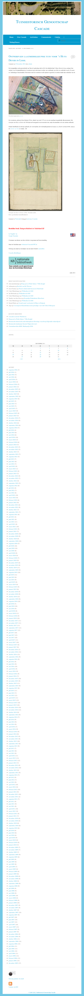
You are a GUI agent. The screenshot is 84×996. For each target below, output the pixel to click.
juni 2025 (11, 404)
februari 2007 (13, 929)
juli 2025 (11, 401)
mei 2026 (11, 377)
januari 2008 (13, 903)
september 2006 (13, 941)
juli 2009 (11, 859)
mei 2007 (11, 922)
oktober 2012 (13, 770)
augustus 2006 (13, 944)
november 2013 (13, 739)
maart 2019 (12, 584)
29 (40, 357)
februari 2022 (13, 500)
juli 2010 (11, 830)
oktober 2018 (13, 596)
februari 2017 (13, 645)
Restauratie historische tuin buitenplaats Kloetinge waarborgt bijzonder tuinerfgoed (34, 321)
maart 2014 (12, 729)
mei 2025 (11, 406)
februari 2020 (13, 558)
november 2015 (13, 681)
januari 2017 (13, 647)
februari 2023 (13, 471)
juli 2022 (11, 488)
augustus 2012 (13, 775)
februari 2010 (13, 842)
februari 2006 (13, 958)
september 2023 (13, 454)
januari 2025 (13, 416)
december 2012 (13, 765)
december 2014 (13, 707)
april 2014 (12, 727)
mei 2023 (11, 464)
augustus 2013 (13, 746)
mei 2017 (11, 637)
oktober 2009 (13, 852)
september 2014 (13, 715)
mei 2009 (11, 864)
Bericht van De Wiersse (24, 286)
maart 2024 (12, 440)
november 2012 (13, 768)
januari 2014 (13, 734)
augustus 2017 (13, 630)
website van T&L (14, 128)
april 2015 (12, 698)
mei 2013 (11, 753)
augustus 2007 (13, 915)
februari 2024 (13, 442)
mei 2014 (11, 724)
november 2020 (13, 536)
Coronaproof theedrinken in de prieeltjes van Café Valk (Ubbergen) (34, 305)
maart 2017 (12, 642)
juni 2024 (11, 432)
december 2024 (13, 418)
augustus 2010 (13, 828)
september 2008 (13, 883)
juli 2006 (11, 946)
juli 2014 (11, 719)
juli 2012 (11, 777)
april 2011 (12, 809)
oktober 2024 (13, 423)
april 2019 (12, 582)
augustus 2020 (13, 543)
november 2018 (13, 594)
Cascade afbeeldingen (15, 253)
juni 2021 (11, 519)
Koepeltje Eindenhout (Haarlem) (34, 298)
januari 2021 (13, 531)
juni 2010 (11, 833)
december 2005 (13, 963)
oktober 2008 (13, 881)
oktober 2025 (13, 394)
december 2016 (13, 649)
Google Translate (13, 236)
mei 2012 (11, 782)
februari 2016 (13, 674)
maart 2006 (12, 956)
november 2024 (13, 420)
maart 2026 (12, 382)
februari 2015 (13, 702)
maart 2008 (12, 898)
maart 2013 (12, 758)
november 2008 (13, 879)
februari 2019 (13, 587)
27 (22, 357)
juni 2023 (11, 461)
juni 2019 (11, 577)
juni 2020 (11, 548)
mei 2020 (11, 551)
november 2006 (13, 936)
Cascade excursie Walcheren (17, 316)
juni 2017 (11, 635)
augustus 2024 (13, 428)
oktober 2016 (13, 654)
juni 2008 (11, 891)
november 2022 (13, 478)
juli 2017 (11, 633)
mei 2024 (11, 435)
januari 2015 (13, 705)
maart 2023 (12, 469)
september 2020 (13, 541)
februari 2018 (13, 616)
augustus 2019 (13, 572)
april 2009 (12, 867)
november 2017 (13, 623)
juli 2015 (11, 690)
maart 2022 (12, 497)
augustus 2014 (13, 717)
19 (13, 355)
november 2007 (13, 908)
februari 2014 (13, 731)
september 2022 (13, 483)
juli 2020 (11, 546)
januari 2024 (13, 445)
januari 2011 (13, 816)
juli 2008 (11, 888)
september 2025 (13, 396)
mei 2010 (11, 835)
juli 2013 (11, 748)
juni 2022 (11, 490)
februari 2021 (13, 529)
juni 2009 (11, 862)
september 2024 (13, 425)
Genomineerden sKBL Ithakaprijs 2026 (21, 326)
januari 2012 (13, 792)
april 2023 (12, 466)
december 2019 (13, 563)
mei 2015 (11, 695)
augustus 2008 (13, 886)
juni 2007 (11, 920)
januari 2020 (13, 560)
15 (40, 352)
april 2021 (12, 524)
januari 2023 (13, 473)
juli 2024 (11, 430)
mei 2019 (11, 580)
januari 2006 (13, 960)
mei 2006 (11, 951)
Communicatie (46, 37)
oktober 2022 (13, 481)
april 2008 (12, 895)
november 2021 (13, 507)
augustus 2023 (13, 456)
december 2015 (13, 678)
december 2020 (13, 534)
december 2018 (13, 592)
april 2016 (12, 669)
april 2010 (12, 838)
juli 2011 (11, 801)
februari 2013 (13, 760)
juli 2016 (11, 662)
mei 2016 (11, 666)
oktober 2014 (13, 712)
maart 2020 (12, 555)
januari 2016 (13, 676)
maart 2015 (12, 700)
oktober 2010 (13, 823)
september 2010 (13, 825)
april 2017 (12, 640)
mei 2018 (11, 608)
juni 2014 (11, 722)
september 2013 (13, 743)
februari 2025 (13, 413)
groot (21, 116)
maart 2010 (12, 840)
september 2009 (13, 854)
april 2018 (12, 611)
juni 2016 (11, 664)
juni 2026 (11, 375)
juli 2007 (11, 917)
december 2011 (13, 794)
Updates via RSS (13, 987)
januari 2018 (13, 618)
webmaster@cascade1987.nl (29, 244)
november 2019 (13, 565)
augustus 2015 (13, 688)
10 (58, 350)
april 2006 (12, 953)
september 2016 (13, 657)
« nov (21, 359)
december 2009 (13, 847)
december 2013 (13, 736)
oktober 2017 (13, 625)
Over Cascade (21, 37)
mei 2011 (11, 806)
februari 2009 (13, 871)
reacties (35, 219)
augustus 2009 (13, 857)
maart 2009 (12, 869)
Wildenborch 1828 (27, 291)
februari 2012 (13, 789)
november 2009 (13, 850)
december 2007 (13, 905)
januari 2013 (13, 763)
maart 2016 (12, 671)
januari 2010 (13, 845)
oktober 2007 (13, 910)
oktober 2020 (13, 539)
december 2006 (13, 934)
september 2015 (13, 686)
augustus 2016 (13, 659)
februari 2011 (13, 813)
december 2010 (13, 818)
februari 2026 (13, 384)
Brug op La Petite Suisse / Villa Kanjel (33, 284)
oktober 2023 (13, 452)
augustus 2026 (13, 370)
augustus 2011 (13, 799)
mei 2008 (11, 893)
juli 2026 (11, 372)
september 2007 (13, 912)
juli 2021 (11, 517)
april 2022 (12, 495)
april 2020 (12, 553)
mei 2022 (11, 493)
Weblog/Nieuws (15, 42)
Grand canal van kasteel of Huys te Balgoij (31, 303)
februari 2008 (13, 900)
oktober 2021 (13, 510)
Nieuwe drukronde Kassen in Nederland (31, 289)
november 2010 (13, 821)
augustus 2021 (13, 514)
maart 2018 (12, 613)
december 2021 (13, 505)
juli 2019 (11, 575)
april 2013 (12, 756)
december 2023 (13, 447)
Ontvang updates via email (16, 979)
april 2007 (12, 924)
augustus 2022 (13, 485)
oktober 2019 (13, 567)
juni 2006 (11, 948)
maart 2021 (12, 526)
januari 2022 (13, 502)
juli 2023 (11, 459)
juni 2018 (11, 606)
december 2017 (13, 621)
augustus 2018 (13, 601)
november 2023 (13, 449)
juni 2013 (11, 751)
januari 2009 (13, 874)
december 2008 (13, 876)
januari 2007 (13, 932)
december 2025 (13, 389)
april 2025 (12, 408)
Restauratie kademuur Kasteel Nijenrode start (23, 324)
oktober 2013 (13, 741)
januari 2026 (13, 387)
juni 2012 (11, 780)
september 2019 (13, 570)
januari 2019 (13, 589)
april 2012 (12, 784)
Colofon (57, 37)
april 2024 (12, 437)
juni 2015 (11, 693)
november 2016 (13, 652)
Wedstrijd (18, 219)
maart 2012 (12, 787)
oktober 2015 (13, 683)
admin (30, 64)
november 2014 (13, 710)
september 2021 (13, 512)
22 (40, 355)
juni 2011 (11, 804)
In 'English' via (13, 234)
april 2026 (12, 379)
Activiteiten (34, 37)
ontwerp (29, 219)
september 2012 (13, 772)
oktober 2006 (13, 939)
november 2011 (13, 797)
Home (11, 37)
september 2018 (13, 599)
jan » (59, 359)
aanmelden (41, 249)
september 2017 (13, 628)
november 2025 (13, 391)
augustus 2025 (13, 399)
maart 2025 (12, 411)
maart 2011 (12, 811)
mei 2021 (11, 522)
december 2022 (13, 476)
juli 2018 (11, 604)
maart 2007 (12, 927)
